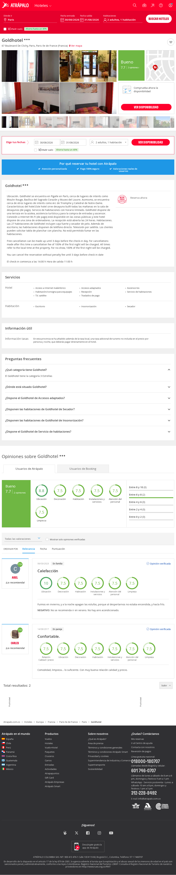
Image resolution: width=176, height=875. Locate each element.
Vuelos (48, 738)
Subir (164, 685)
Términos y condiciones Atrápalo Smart (108, 751)
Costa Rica (11, 756)
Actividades (51, 769)
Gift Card (49, 777)
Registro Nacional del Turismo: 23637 (99, 864)
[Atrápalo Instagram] (100, 833)
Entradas (49, 764)
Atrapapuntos (52, 773)
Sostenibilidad (95, 769)
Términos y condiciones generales (105, 747)
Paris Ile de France (68, 721)
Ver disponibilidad (150, 142)
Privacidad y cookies (98, 756)
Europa (40, 721)
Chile (8, 743)
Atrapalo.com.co (11, 721)
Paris (84, 721)
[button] (170, 42)
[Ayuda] (161, 5)
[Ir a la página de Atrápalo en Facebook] (88, 833)
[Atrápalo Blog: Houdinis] (65, 833)
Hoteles (28, 721)
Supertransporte (96, 764)
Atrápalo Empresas (54, 781)
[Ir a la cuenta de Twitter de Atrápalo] (77, 833)
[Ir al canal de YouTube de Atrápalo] (111, 833)
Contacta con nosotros (143, 747)
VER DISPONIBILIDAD (146, 107)
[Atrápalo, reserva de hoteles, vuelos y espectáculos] (16, 5)
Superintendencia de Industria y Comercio (109, 760)
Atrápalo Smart (52, 786)
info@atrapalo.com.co (149, 798)
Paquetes (49, 751)
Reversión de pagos (141, 751)
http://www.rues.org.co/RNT (96, 866)
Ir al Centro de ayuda (141, 743)
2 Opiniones (133, 67)
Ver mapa (76, 45)
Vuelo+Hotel (51, 747)
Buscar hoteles (158, 19)
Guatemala (11, 760)
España (9, 738)
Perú (8, 747)
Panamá (10, 751)
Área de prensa (95, 743)
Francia (51, 721)
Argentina (11, 764)
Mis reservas (137, 739)
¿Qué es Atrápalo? (97, 738)
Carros (48, 760)
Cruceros (49, 756)
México (9, 769)
